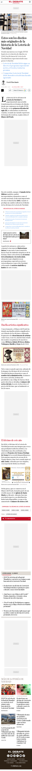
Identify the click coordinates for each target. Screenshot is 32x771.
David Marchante (13, 82)
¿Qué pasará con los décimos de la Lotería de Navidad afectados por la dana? (11, 236)
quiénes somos (11, 759)
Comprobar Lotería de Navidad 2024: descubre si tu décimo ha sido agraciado (17, 75)
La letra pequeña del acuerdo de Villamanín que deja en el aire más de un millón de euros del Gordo (8, 733)
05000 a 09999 (24, 510)
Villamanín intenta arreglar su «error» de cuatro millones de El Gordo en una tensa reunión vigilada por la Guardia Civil (23, 737)
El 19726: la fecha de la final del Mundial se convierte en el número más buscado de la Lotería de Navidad (17, 579)
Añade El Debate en (18, 90)
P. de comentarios (20, 762)
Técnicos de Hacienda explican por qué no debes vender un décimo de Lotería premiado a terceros (17, 613)
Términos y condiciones (10, 761)
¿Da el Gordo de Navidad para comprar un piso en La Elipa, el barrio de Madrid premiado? (17, 604)
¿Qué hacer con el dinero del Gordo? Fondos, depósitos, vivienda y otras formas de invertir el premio (16, 596)
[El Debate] (16, 1)
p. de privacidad (23, 761)
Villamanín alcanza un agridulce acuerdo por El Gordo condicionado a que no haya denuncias (24, 719)
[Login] (30, 2)
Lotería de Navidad (11, 514)
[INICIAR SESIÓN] (30, 2)
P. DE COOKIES (10, 762)
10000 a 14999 (15, 510)
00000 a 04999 (5, 510)
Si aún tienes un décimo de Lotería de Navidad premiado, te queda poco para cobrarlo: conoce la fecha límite (16, 588)
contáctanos (21, 759)
